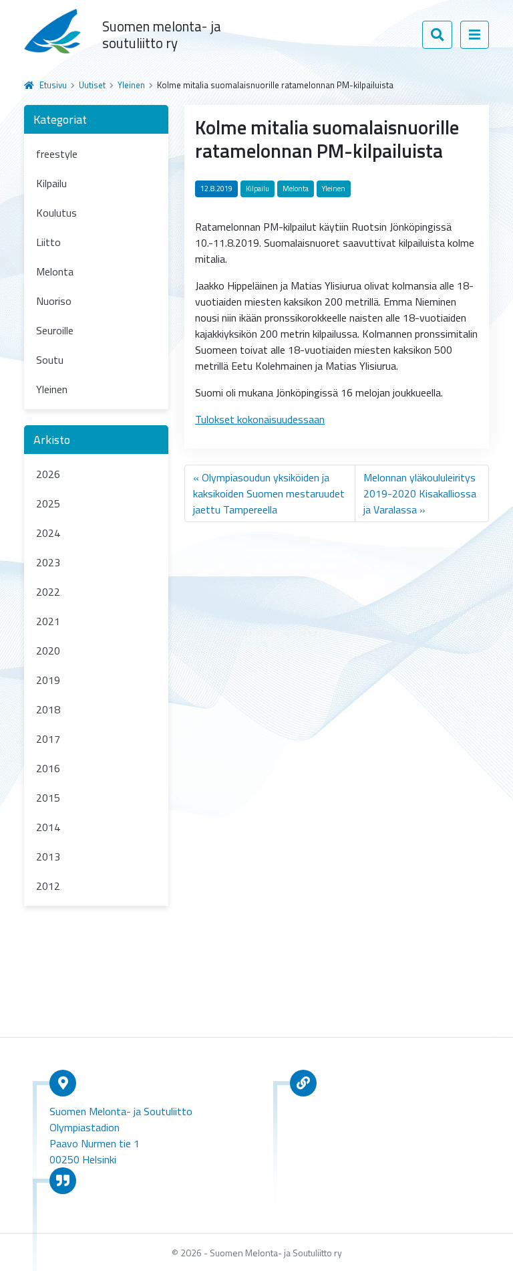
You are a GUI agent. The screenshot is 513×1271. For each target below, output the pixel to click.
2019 (48, 680)
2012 (48, 886)
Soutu (49, 360)
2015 (48, 798)
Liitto (48, 242)
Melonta (54, 271)
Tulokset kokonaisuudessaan (260, 419)
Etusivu (53, 85)
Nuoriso (53, 301)
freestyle (56, 154)
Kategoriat (60, 119)
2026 (48, 474)
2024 (48, 533)
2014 (48, 827)
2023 (48, 562)
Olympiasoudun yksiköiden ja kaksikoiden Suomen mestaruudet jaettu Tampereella (269, 493)
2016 (48, 768)
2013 (48, 856)
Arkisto (51, 440)
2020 (48, 651)
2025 (48, 503)
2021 (48, 621)
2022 (48, 592)
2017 (48, 739)
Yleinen (131, 85)
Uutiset (92, 85)
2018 (48, 709)
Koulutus (56, 213)
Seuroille (54, 330)
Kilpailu (51, 183)
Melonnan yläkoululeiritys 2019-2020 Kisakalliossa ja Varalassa (419, 493)
